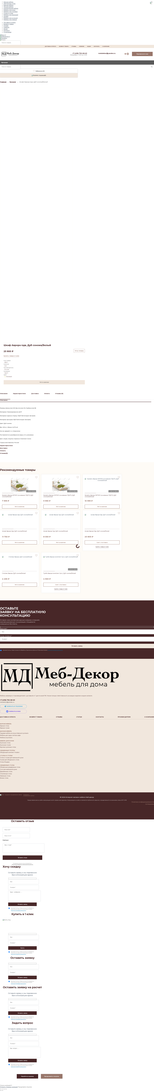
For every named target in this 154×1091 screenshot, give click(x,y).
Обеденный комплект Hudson (9, 752)
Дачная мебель (8, 7)
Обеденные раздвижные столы (10, 767)
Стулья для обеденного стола (9, 760)
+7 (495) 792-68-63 (79, 53)
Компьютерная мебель (11, 8)
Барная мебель (8, 5)
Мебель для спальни (10, 19)
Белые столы (4, 778)
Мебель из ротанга (6, 737)
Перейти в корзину (27, 1076)
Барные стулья (4, 728)
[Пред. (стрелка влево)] (0, 1090)
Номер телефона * (6, 636)
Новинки (6, 27)
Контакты (7, 30)
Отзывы (6, 26)
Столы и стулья (8, 13)
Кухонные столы (5, 743)
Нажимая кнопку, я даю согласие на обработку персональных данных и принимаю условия (33, 650)
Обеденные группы (7, 750)
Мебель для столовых (11, 11)
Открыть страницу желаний (9, 1087)
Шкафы (6, 16)
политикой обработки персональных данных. (22, 864)
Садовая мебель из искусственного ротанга (14, 733)
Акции (6, 29)
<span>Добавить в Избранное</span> (36, 477)
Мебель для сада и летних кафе (10, 735)
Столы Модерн (5, 762)
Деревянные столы (6, 771)
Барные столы (4, 726)
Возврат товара (9, 24)
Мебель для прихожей (11, 15)
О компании (7, 32)
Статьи (79, 717)
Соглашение (149, 804)
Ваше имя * (3, 628)
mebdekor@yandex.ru (106, 53)
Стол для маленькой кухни (8, 769)
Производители (124, 717)
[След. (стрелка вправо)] (2, 1090)
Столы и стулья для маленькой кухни (11, 757)
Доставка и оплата (10, 22)
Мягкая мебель (8, 2)
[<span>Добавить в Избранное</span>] (19, 521)
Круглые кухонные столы (8, 747)
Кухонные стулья (5, 745)
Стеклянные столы (6, 774)
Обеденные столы (9, 3)
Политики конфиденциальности (55, 650)
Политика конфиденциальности (143, 802)
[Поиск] (151, 66)
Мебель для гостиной (11, 18)
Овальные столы (5, 776)
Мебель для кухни (9, 10)
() (42, 75)
